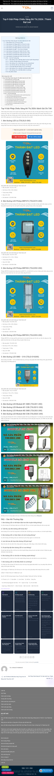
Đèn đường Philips (5, 740)
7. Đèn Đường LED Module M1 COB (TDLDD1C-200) (16, 52)
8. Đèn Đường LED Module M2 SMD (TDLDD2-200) (16, 54)
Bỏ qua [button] (49, 1)
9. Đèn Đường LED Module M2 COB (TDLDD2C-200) (16, 56)
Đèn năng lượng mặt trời (7, 760)
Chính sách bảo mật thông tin (8, 701)
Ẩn (24, 38)
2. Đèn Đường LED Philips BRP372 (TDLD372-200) (16, 44)
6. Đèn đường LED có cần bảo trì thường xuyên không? (19, 68)
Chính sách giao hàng (6, 707)
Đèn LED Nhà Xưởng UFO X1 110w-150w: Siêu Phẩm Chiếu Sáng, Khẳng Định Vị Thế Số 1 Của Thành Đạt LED (26, 718)
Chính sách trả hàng (6, 696)
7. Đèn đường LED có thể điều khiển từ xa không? (18, 70)
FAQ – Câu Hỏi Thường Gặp (11, 58)
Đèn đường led (4, 738)
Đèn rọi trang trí (5, 757)
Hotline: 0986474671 (8, 772)
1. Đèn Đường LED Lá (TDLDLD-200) (13, 42)
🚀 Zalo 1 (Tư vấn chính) (19, 137)
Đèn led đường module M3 (7, 743)
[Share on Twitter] (26, 657)
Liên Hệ (3, 690)
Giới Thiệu (3, 693)
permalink (36, 662)
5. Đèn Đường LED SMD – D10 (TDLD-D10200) (15, 49)
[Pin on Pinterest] (31, 657)
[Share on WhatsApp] (20, 657)
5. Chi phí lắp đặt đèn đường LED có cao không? (18, 66)
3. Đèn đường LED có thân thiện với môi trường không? (19, 63)
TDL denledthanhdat (33, 27)
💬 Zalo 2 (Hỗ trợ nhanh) (35, 137)
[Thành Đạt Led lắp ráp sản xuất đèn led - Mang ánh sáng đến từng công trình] (27, 8)
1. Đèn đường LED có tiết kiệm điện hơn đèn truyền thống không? (22, 59)
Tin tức (27, 16)
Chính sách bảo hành (6, 704)
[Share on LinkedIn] (33, 657)
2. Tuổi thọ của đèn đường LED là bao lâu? (16, 61)
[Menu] (2, 8)
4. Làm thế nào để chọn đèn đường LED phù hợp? (18, 64)
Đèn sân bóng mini (5, 754)
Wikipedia (39, 515)
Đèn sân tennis (4, 749)
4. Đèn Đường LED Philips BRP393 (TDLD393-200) (16, 47)
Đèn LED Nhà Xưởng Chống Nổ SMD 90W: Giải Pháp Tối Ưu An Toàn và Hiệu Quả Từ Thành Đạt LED (25, 725)
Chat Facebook (6, 770)
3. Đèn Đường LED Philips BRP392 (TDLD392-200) (16, 46)
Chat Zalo (5, 767)
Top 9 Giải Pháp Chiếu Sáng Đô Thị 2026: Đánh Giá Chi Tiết (16, 40)
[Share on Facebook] (23, 657)
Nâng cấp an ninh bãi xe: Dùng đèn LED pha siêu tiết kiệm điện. (16, 722)
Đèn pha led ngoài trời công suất (9, 746)
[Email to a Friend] (28, 657)
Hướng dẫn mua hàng (6, 698)
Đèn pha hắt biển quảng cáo (8, 751)
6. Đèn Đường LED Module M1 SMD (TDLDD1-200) (16, 51)
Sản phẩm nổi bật (11, 71)
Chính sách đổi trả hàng (6, 709)
